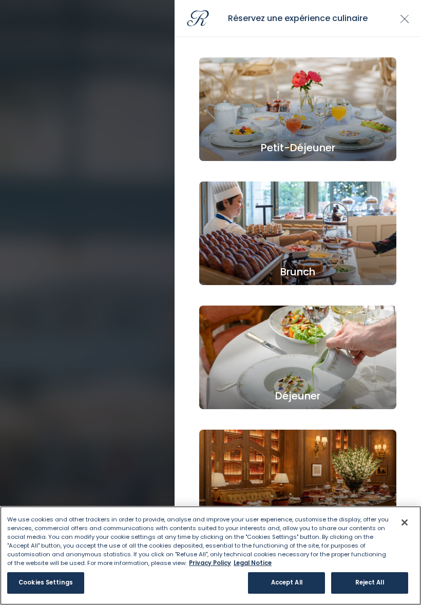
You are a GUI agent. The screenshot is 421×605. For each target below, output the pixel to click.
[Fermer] (404, 19)
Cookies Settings (45, 582)
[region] (210, 555)
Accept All (286, 582)
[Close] (404, 522)
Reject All (369, 582)
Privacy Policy (210, 563)
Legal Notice (253, 563)
